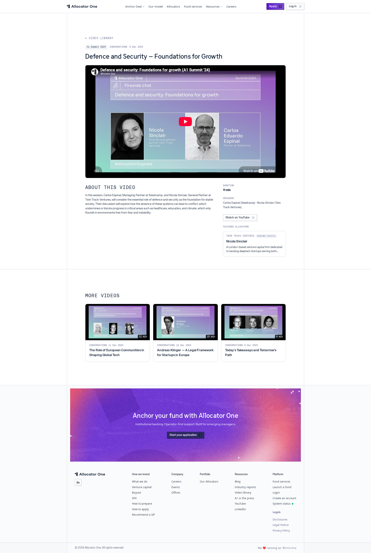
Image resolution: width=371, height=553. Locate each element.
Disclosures (280, 519)
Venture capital (142, 487)
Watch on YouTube (237, 217)
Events (175, 487)
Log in (293, 6)
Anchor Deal (133, 6)
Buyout (136, 492)
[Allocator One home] (82, 6)
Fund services (193, 6)
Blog (238, 481)
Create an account (284, 498)
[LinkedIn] (78, 482)
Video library (243, 492)
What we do (139, 481)
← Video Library (99, 38)
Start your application (183, 435)
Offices (175, 492)
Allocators (173, 6)
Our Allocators (209, 481)
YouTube (240, 503)
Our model (155, 6)
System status (282, 503)
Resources (213, 6)
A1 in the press (244, 498)
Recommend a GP (143, 514)
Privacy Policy (281, 530)
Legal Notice (281, 525)
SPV (134, 498)
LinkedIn (240, 509)
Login (276, 492)
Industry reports (245, 487)
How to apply (140, 509)
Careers (231, 6)
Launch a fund (282, 487)
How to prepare (142, 503)
